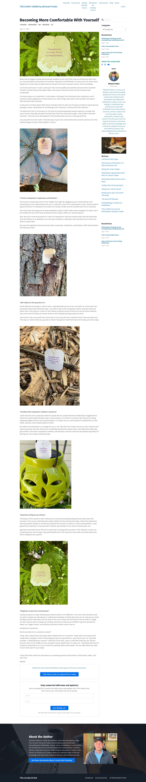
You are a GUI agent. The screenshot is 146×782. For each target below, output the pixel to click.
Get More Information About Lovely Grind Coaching (52, 760)
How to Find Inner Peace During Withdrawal (112, 53)
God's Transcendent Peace (110, 46)
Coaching (66, 3)
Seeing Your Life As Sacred (111, 189)
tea (52, 24)
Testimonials (103, 3)
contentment (23, 24)
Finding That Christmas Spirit (112, 185)
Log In (123, 6)
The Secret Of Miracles (110, 199)
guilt (39, 24)
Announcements (101, 778)
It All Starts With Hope (110, 159)
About (117, 3)
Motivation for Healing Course (93, 6)
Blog (111, 3)
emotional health (32, 24)
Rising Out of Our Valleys (111, 169)
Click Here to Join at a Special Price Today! (59, 674)
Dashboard (89, 778)
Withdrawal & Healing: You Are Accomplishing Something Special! (113, 39)
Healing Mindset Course (84, 5)
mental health (46, 24)
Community (75, 3)
